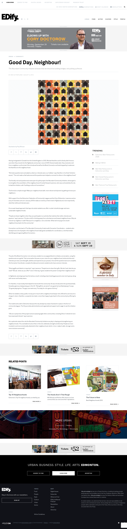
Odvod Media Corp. (26, 522)
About (52, 507)
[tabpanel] (63, 469)
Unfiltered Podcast (62, 2)
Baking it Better (100, 163)
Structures (74, 429)
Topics (36, 489)
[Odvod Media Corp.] (6, 523)
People (122, 19)
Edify (52, 489)
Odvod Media (56, 522)
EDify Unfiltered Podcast (55, 500)
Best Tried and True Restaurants (106, 185)
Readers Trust (78, 2)
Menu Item (37, 511)
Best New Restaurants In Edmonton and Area (103, 170)
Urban (87, 19)
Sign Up (17, 500)
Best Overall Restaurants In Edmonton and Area (104, 178)
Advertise (48, 2)
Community (20, 56)
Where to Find (22, 2)
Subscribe (10, 2)
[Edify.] (10, 17)
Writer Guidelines (39, 514)
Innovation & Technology (58, 429)
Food (93, 19)
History (69, 425)
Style (116, 19)
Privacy (46, 522)
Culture (108, 19)
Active (100, 19)
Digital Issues (36, 2)
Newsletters (54, 504)
